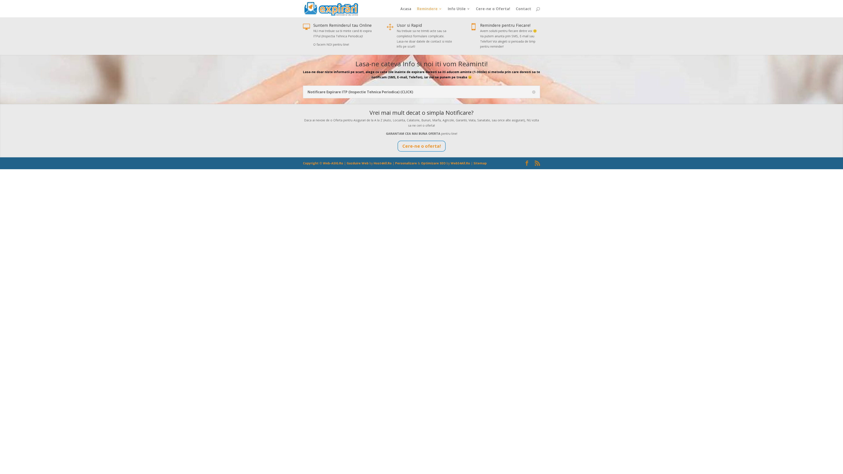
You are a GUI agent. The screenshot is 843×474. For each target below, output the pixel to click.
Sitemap (480, 163)
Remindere (427, 9)
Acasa (405, 9)
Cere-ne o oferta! (421, 146)
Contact (523, 9)
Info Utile (457, 9)
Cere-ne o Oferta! (493, 9)
